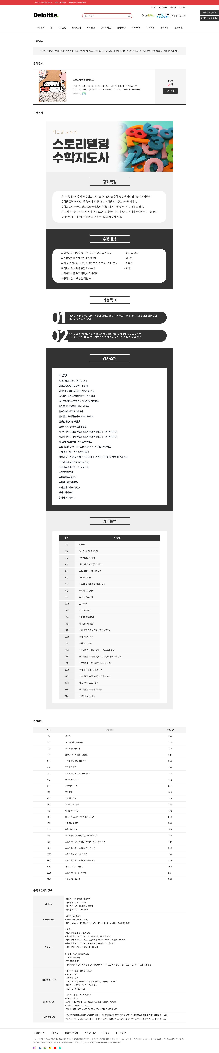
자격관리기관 (90, 1033)
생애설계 (40, 27)
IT (51, 27)
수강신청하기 (170, 91)
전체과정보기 (121, 1033)
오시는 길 (106, 1033)
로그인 (153, 8)
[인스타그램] (34, 1048)
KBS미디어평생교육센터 (43, 3)
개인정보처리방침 (71, 1033)
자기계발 (150, 27)
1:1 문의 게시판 (119, 51)
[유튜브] (55, 1048)
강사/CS (62, 27)
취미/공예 (76, 27)
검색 (129, 16)
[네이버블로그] (45, 1048)
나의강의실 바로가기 (209, 18)
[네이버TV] (60, 1048)
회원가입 (173, 8)
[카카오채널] (50, 1048)
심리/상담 (121, 27)
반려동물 (164, 27)
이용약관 (54, 1033)
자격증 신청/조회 (209, 12)
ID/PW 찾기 (163, 8)
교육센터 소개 (39, 1033)
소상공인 (179, 27)
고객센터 (182, 8)
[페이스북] (40, 1048)
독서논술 (91, 27)
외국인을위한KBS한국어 (77, 3)
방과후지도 (106, 27)
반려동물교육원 (60, 3)
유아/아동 (136, 27)
